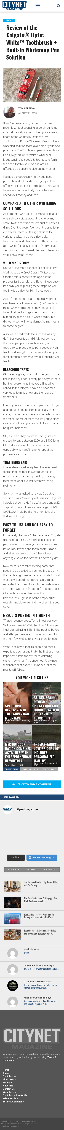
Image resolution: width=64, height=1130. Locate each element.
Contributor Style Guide (15, 1095)
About (6, 1073)
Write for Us (9, 1092)
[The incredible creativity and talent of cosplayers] (12, 823)
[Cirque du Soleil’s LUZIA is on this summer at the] (51, 835)
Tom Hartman (26, 108)
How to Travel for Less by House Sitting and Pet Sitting (41, 884)
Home (6, 1070)
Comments (52, 869)
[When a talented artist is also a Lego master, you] (32, 823)
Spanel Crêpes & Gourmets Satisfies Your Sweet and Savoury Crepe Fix (40, 932)
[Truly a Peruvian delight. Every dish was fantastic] (32, 846)
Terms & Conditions (13, 1101)
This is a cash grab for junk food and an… (41, 969)
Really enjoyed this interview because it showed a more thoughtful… (40, 986)
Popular (14, 869)
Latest (33, 869)
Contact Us (9, 1089)
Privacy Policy (10, 1098)
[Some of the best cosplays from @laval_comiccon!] (51, 846)
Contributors (9, 1076)
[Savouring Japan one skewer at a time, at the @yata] (32, 835)
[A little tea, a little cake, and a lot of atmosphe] (12, 835)
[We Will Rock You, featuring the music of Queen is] (12, 846)
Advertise (8, 1085)
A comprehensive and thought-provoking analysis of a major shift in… (40, 1002)
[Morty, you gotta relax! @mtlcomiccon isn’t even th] (51, 823)
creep (26, 952)
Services (7, 1082)
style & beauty (49, 769)
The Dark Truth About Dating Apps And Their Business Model (40, 900)
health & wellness (30, 769)
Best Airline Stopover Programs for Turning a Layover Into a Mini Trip (39, 916)
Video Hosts (9, 1079)
